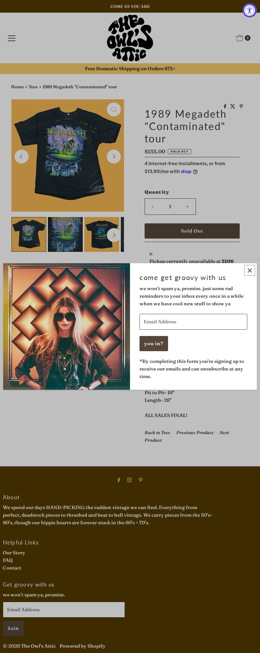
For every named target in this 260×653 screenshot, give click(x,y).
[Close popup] (249, 270)
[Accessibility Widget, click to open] (250, 10)
